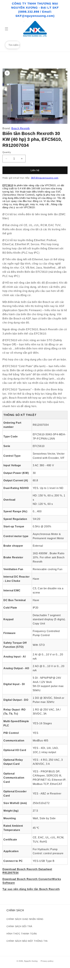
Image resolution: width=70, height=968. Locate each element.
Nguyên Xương (30, 961)
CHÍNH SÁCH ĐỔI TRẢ (19, 926)
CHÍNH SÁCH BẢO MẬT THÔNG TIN (27, 941)
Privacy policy (47, 961)
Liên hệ (35, 170)
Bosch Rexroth (20, 128)
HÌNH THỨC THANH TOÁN (22, 933)
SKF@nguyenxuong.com (44, 177)
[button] (6, 28)
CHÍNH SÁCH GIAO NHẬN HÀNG (25, 919)
